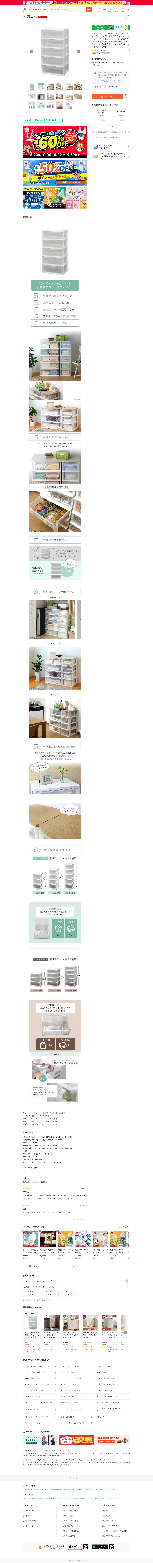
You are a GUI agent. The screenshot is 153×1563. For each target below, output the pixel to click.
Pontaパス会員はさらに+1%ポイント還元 (109, 81)
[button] (129, 50)
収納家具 (54, 1451)
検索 (89, 9)
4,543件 (50, 1287)
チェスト (76, 1451)
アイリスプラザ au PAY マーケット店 (48, 1460)
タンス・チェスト (65, 1451)
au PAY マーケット (28, 1451)
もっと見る (122, 1227)
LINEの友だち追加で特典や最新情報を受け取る (41, 120)
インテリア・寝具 (42, 1451)
